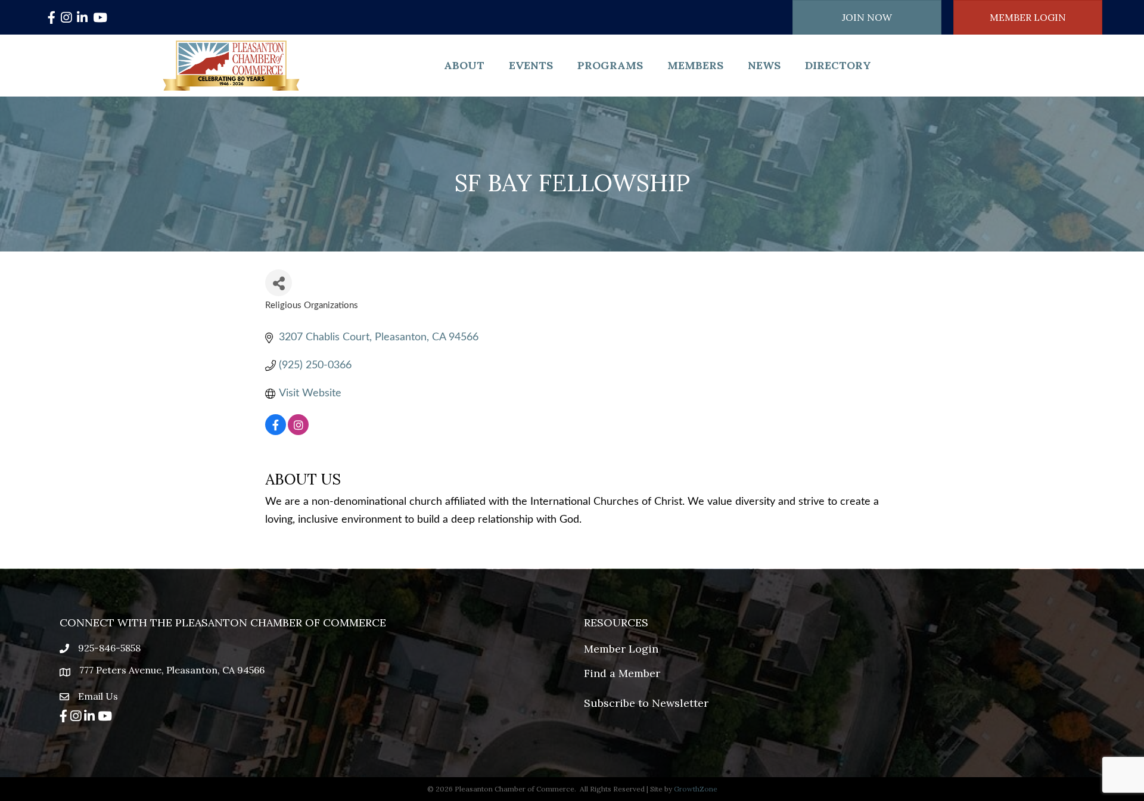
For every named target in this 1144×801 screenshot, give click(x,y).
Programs (610, 65)
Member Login (621, 649)
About (464, 65)
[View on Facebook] (275, 432)
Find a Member (622, 673)
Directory (838, 65)
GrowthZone (695, 788)
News (764, 65)
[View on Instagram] (298, 432)
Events (531, 65)
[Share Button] (278, 282)
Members (695, 65)
